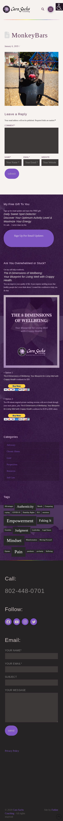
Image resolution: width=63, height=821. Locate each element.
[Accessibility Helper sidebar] (59, 6)
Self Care (11, 477)
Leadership (36, 530)
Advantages (9, 506)
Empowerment (20, 520)
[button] (41, 9)
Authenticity (25, 506)
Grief (9, 458)
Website (45, 157)
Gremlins (8, 530)
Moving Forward (46, 540)
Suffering (49, 551)
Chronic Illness (13, 451)
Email (26, 157)
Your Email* (13, 663)
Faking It (45, 520)
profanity (40, 551)
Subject (11, 677)
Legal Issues (46, 530)
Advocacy (11, 445)
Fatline (55, 810)
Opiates (7, 551)
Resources (11, 471)
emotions (46, 512)
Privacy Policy (12, 751)
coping (7, 512)
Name (8, 157)
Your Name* (13, 650)
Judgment (21, 530)
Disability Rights (28, 512)
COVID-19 (16, 512)
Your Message (15, 690)
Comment (10, 125)
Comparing (49, 506)
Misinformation (31, 540)
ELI (38, 512)
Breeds (39, 506)
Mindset (14, 540)
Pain (18, 551)
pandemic (30, 551)
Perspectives (12, 464)
